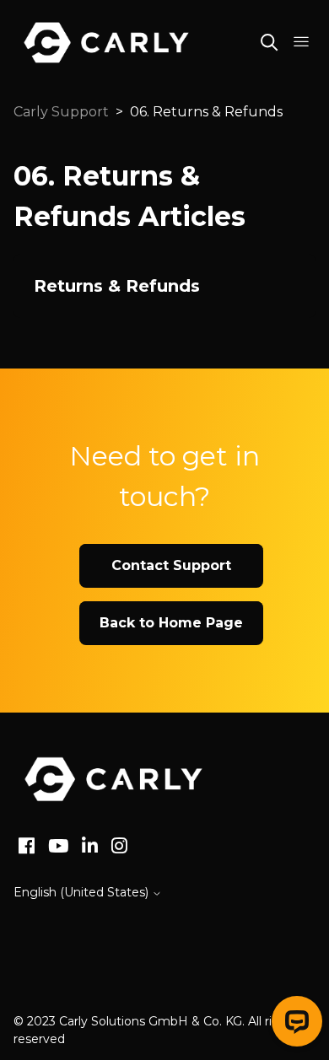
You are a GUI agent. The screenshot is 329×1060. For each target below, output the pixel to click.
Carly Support (61, 112)
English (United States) (82, 892)
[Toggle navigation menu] (301, 42)
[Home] (113, 779)
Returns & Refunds (117, 286)
